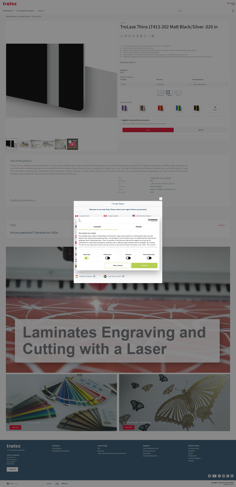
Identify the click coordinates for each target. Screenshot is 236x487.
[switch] (107, 258)
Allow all (144, 265)
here (126, 249)
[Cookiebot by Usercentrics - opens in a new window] (149, 220)
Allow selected (117, 265)
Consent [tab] (97, 227)
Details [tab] (139, 227)
